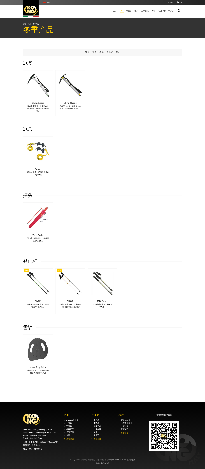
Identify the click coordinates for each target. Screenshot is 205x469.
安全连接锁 (125, 420)
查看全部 (70, 439)
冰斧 (87, 52)
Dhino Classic (70, 103)
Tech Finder (38, 235)
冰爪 (94, 52)
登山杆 (110, 52)
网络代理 (106, 463)
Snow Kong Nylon (38, 367)
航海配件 (124, 429)
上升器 (69, 423)
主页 (24, 24)
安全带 (96, 435)
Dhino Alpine (38, 103)
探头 (102, 52)
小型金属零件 (126, 423)
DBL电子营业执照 (129, 460)
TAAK (38, 301)
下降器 (69, 426)
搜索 (179, 11)
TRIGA (70, 301)
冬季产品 (36, 24)
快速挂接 (124, 426)
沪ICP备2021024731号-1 (115, 460)
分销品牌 (70, 432)
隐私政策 (99, 463)
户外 (29, 24)
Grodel (38, 169)
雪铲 (118, 52)
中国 (48, 2)
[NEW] (38, 283)
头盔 (68, 435)
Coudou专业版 (72, 420)
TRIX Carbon (102, 301)
